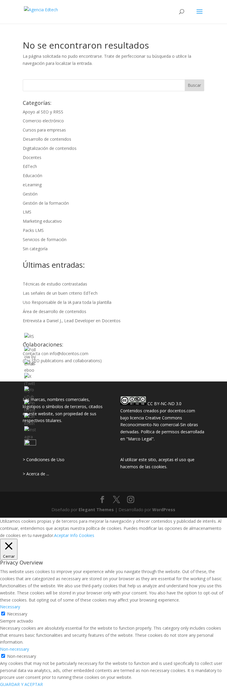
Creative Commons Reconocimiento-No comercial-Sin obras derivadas (159, 425)
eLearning (32, 184)
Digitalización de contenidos (50, 148)
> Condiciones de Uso (43, 459)
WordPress (163, 509)
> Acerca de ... (36, 474)
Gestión (30, 194)
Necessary (17, 614)
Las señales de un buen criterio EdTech (60, 293)
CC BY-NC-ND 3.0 (164, 403)
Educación (32, 175)
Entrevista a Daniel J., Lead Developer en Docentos (72, 320)
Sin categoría (35, 248)
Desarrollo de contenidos (47, 139)
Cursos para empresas (44, 130)
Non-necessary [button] (14, 649)
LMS (27, 212)
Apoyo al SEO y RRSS (43, 112)
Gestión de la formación (46, 203)
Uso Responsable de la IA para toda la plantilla (67, 302)
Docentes (32, 157)
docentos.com (181, 410)
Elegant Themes (96, 509)
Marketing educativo (42, 221)
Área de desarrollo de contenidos (54, 311)
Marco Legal (140, 439)
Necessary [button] (10, 607)
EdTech (30, 166)
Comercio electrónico (43, 121)
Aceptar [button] (61, 535)
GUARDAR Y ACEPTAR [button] (21, 684)
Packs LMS (33, 230)
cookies (159, 466)
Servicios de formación (45, 239)
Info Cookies (82, 535)
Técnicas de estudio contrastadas (55, 284)
